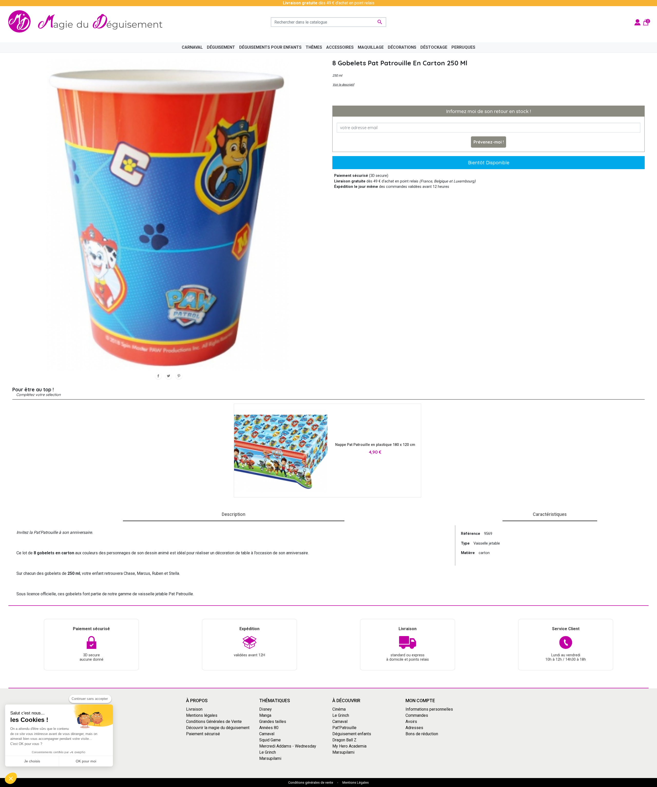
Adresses (414, 727)
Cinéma (339, 709)
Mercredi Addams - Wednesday (287, 746)
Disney (265, 709)
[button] (11, 778)
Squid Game (270, 740)
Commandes (416, 715)
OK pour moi (86, 761)
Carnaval (266, 733)
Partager (158, 376)
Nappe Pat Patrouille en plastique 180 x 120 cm (375, 445)
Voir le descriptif (343, 84)
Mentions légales (201, 715)
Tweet (169, 376)
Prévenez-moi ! (489, 142)
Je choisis (32, 761)
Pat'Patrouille (344, 727)
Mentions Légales (355, 782)
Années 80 (268, 727)
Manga (265, 715)
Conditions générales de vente (310, 782)
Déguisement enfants (351, 733)
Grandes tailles (272, 721)
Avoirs (411, 721)
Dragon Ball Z (344, 740)
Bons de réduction (421, 733)
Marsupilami (270, 758)
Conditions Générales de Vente (214, 721)
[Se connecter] (637, 21)
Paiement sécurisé (203, 733)
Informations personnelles (429, 709)
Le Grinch (267, 752)
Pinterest (179, 376)
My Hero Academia (349, 746)
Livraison (194, 709)
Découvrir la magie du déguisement (217, 727)
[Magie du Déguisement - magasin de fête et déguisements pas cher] (88, 22)
